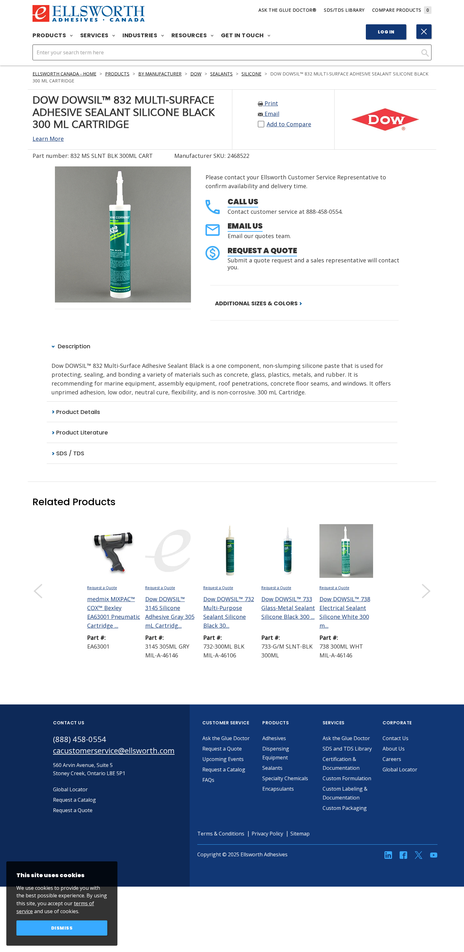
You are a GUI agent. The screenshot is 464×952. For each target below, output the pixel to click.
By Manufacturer (159, 74)
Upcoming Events (223, 759)
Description (73, 346)
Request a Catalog (223, 769)
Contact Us (395, 738)
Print (270, 103)
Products (50, 35)
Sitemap (300, 833)
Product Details (77, 412)
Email (271, 113)
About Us (394, 748)
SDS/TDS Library (344, 10)
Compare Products (400, 10)
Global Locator (400, 769)
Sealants (221, 74)
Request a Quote (262, 250)
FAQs (208, 779)
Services (95, 35)
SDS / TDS (69, 453)
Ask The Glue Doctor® (287, 10)
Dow (195, 74)
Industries (140, 35)
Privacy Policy (267, 833)
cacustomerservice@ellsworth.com (114, 750)
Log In (386, 32)
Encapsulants (278, 788)
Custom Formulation (347, 778)
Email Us (245, 226)
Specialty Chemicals (285, 778)
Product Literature (81, 432)
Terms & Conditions (220, 833)
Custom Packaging (345, 808)
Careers (392, 759)
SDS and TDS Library (347, 748)
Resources (189, 35)
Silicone (251, 74)
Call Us (243, 201)
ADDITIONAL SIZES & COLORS (257, 303)
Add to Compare (289, 124)
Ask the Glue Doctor (226, 738)
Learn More (48, 138)
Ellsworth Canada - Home (64, 74)
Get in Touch (243, 35)
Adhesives (274, 738)
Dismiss (62, 928)
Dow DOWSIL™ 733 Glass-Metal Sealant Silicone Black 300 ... (288, 607)
